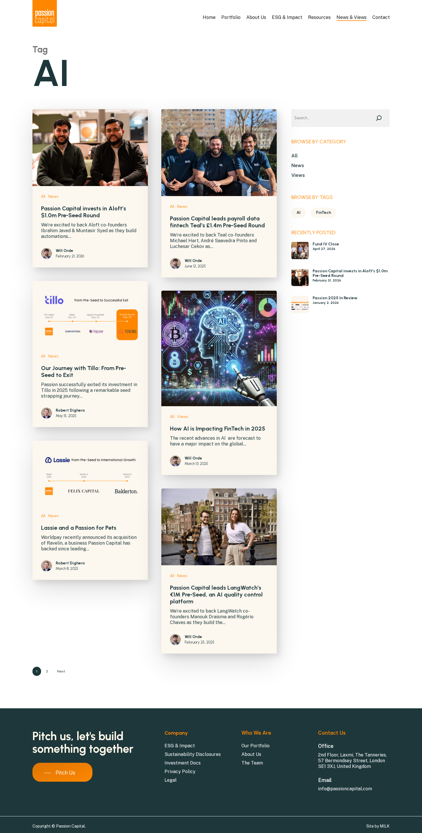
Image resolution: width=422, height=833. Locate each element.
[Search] (379, 118)
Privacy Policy (179, 771)
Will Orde (64, 250)
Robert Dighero (70, 410)
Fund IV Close (326, 244)
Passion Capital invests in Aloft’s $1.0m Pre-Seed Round (350, 273)
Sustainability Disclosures (192, 754)
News (53, 196)
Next (61, 671)
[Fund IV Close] (300, 253)
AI (299, 212)
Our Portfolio (255, 745)
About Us (251, 754)
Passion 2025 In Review (335, 298)
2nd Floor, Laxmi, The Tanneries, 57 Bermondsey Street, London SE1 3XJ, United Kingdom (352, 760)
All (43, 196)
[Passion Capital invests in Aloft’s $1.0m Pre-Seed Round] (300, 280)
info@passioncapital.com (345, 788)
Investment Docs (182, 763)
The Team (252, 763)
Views (182, 416)
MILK (385, 826)
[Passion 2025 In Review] (300, 307)
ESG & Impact (179, 745)
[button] (61, 773)
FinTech (323, 212)
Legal (170, 780)
